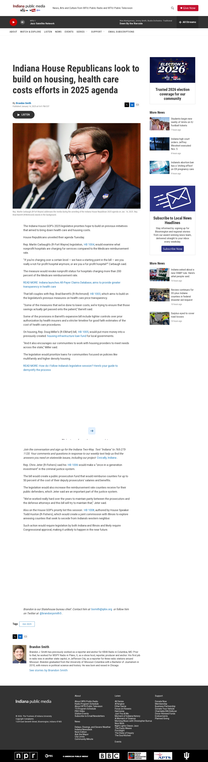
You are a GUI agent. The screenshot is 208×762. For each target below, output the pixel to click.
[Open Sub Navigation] (87, 32)
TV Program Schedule (85, 709)
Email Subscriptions (121, 32)
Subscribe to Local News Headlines (172, 220)
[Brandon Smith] (19, 654)
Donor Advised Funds (165, 714)
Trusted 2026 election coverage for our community (172, 94)
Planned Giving (162, 718)
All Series (119, 701)
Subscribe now (172, 249)
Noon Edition (81, 732)
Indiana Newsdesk (83, 729)
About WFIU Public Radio (86, 701)
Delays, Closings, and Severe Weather (93, 727)
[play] (13, 22)
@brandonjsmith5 (50, 613)
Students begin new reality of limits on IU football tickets (182, 122)
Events (69, 32)
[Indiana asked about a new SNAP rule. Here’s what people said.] (159, 274)
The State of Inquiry (124, 733)
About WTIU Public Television (88, 706)
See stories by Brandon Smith (48, 670)
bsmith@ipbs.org (101, 609)
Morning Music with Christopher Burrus (133, 721)
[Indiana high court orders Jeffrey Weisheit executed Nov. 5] (159, 143)
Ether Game (120, 706)
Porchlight (120, 730)
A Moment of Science (125, 718)
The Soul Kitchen (123, 735)
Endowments (161, 716)
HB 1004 (89, 244)
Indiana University (44, 716)
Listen (48, 32)
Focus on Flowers (123, 709)
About (13, 32)
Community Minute (84, 739)
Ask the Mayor (82, 734)
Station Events (82, 714)
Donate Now (161, 701)
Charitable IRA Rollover (166, 711)
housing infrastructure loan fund (66, 336)
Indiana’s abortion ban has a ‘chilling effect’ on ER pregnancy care (182, 166)
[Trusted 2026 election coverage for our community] (172, 70)
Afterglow (120, 704)
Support (96, 32)
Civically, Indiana (106, 457)
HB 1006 (73, 464)
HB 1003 (95, 293)
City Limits (80, 737)
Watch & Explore (30, 32)
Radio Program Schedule (87, 704)
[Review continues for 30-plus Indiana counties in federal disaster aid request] (159, 294)
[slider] (27, 22)
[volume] (22, 22)
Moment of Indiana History (127, 716)
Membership (161, 704)
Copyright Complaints (25, 719)
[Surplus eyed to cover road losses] (159, 318)
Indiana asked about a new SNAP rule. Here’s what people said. (183, 273)
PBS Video (80, 711)
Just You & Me (122, 714)
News (58, 32)
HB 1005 (83, 331)
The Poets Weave (123, 728)
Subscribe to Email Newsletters (90, 716)
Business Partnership (165, 706)
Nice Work (119, 723)
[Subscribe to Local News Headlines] (172, 198)
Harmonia (119, 711)
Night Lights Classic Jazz (127, 726)
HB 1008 (89, 510)
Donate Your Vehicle (165, 709)
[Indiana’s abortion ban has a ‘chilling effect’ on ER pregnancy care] (159, 167)
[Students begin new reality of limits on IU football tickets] (159, 123)
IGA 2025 (27, 624)
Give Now (189, 8)
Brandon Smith (23, 103)
